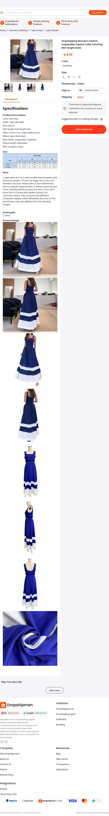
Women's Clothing (18, 30)
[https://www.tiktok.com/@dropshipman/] (2, 741)
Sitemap (105, 813)
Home (3, 30)
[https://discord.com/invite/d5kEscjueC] (6, 741)
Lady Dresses (52, 30)
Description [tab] (11, 99)
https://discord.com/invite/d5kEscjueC (6, 741)
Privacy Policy (94, 813)
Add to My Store (83, 129)
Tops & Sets (37, 30)
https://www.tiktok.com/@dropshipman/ (2, 741)
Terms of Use (81, 813)
